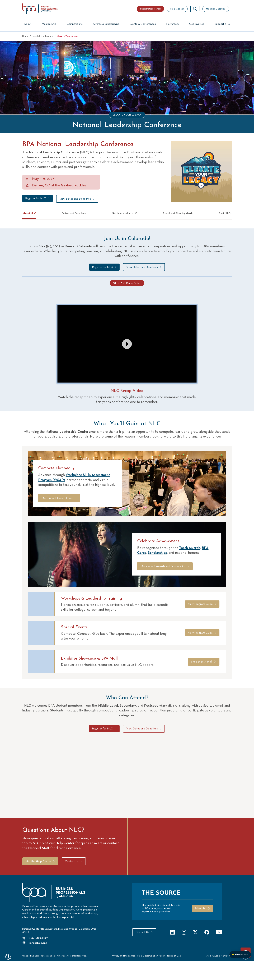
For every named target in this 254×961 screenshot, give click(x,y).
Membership (49, 23)
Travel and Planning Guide (177, 213)
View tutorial (241, 954)
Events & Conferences (142, 23)
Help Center (177, 9)
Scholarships (157, 553)
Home (25, 36)
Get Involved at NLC (124, 213)
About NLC (29, 213)
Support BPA (222, 23)
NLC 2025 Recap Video (127, 283)
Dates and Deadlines (74, 213)
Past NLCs (225, 213)
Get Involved (196, 23)
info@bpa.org (38, 942)
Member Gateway (215, 9)
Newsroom (172, 23)
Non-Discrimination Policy (151, 956)
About (27, 23)
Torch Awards (189, 548)
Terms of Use (174, 956)
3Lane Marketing (222, 956)
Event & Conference (42, 36)
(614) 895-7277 (38, 938)
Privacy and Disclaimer (123, 956)
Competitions (75, 23)
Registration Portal (150, 9)
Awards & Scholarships (106, 23)
